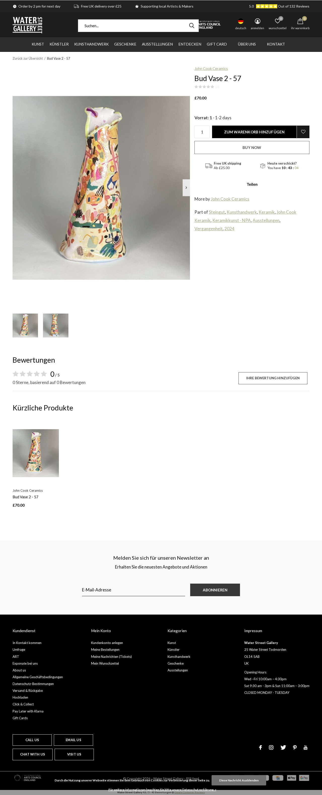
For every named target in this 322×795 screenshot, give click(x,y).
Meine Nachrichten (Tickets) (111, 657)
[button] (25, 325)
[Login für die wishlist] (303, 132)
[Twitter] (283, 747)
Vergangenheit (208, 228)
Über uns (247, 44)
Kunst (38, 44)
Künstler (59, 44)
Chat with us (32, 754)
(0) (217, 87)
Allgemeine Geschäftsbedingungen (38, 677)
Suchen (192, 25)
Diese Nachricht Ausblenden (239, 780)
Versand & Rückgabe (28, 691)
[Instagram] (271, 747)
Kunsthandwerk (91, 44)
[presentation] (186, 187)
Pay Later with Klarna (28, 711)
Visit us (74, 754)
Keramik (267, 212)
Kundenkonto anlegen (107, 643)
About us (19, 670)
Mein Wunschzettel (105, 663)
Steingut (217, 212)
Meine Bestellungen (105, 650)
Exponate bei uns (25, 663)
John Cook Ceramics (211, 68)
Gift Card (217, 44)
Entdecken (189, 44)
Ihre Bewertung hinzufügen (273, 378)
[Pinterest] (295, 747)
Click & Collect (23, 704)
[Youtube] (305, 747)
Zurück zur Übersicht (28, 58)
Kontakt (276, 44)
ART (16, 657)
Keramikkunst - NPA (231, 220)
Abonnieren (215, 590)
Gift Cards (20, 718)
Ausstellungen (157, 44)
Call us (32, 740)
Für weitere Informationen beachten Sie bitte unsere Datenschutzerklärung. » (162, 789)
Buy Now (252, 147)
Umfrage (19, 650)
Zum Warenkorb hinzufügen (254, 132)
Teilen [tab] (252, 184)
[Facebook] (260, 747)
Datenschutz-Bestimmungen (33, 684)
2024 (229, 228)
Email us (73, 740)
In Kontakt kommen (27, 643)
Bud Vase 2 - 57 (25, 497)
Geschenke (125, 44)
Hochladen (20, 697)
